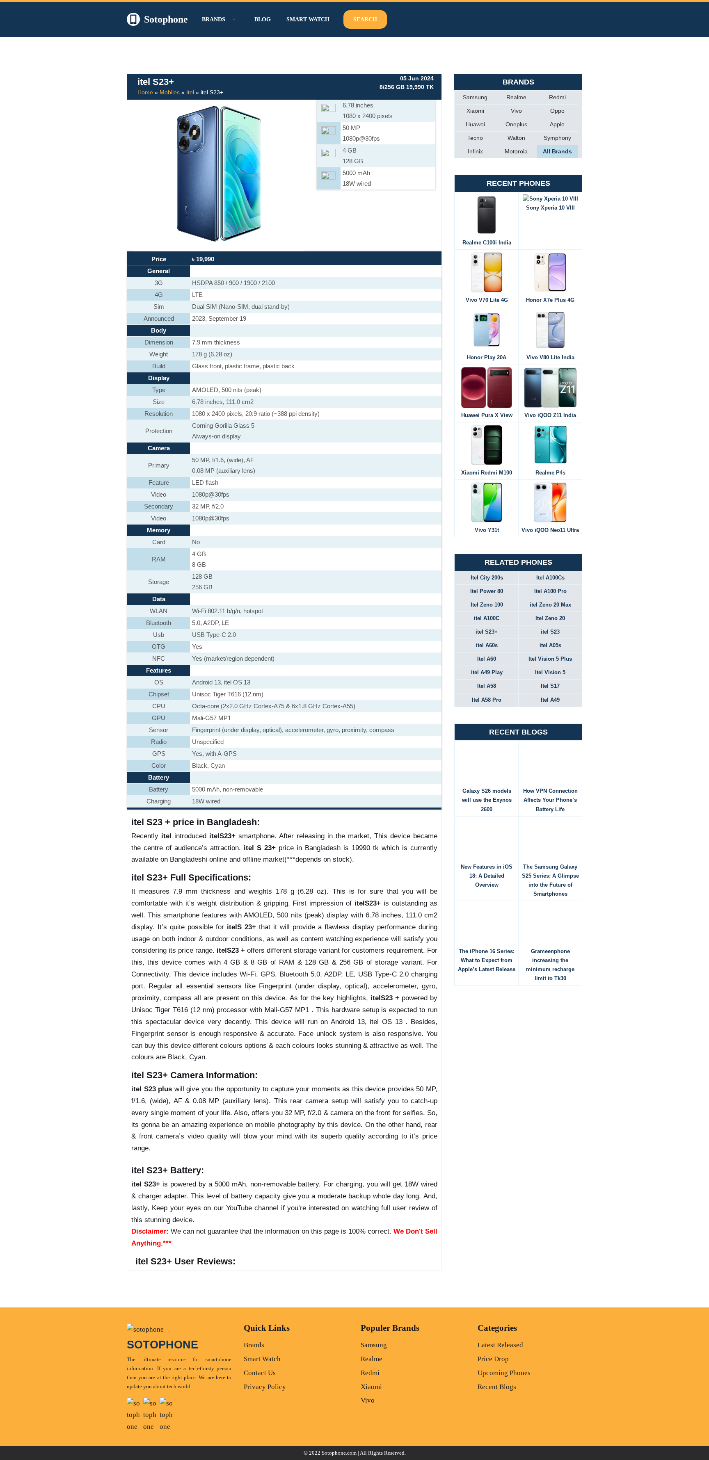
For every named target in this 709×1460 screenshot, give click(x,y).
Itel (190, 92)
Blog (262, 19)
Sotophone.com (339, 1453)
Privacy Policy (265, 1387)
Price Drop (493, 1359)
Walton (516, 138)
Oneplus (516, 124)
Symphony (557, 138)
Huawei (475, 124)
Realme (516, 97)
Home (145, 92)
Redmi (557, 97)
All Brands (557, 151)
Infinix (475, 151)
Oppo (557, 110)
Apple (557, 124)
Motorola (516, 151)
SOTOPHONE (162, 1345)
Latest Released (500, 1345)
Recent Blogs (497, 1387)
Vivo (516, 110)
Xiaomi (475, 110)
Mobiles (170, 92)
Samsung (475, 97)
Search (365, 19)
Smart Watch (307, 19)
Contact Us (260, 1373)
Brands (254, 1345)
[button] (233, 19)
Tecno (475, 138)
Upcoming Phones (504, 1373)
